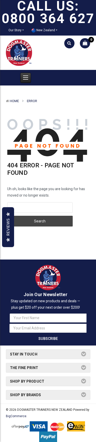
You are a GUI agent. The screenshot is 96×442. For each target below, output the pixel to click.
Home (14, 101)
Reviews (8, 227)
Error (32, 101)
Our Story (15, 30)
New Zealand (45, 30)
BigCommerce (16, 416)
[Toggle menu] (25, 78)
